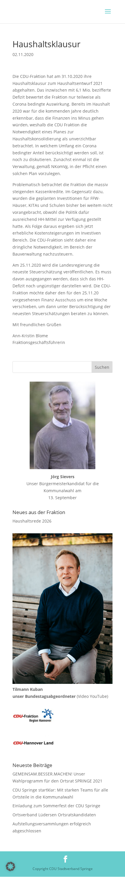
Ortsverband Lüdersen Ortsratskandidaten (54, 814)
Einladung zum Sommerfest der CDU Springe (56, 805)
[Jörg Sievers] (62, 425)
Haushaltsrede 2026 (31, 521)
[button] (10, 866)
